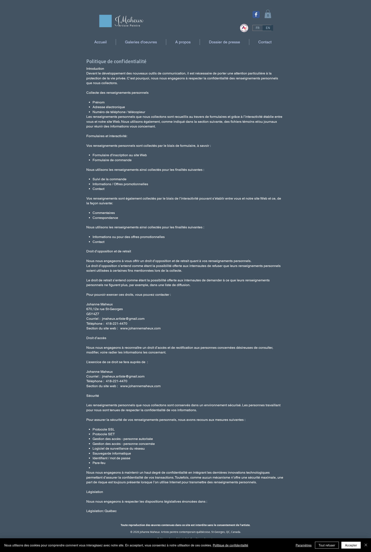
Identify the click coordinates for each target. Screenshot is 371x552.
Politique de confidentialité (230, 545)
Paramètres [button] (304, 545)
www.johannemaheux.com (140, 328)
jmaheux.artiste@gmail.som (123, 376)
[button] (267, 14)
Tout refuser (327, 545)
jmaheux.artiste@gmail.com (123, 319)
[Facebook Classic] (256, 14)
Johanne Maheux (150, 532)
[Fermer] (365, 545)
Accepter (351, 545)
